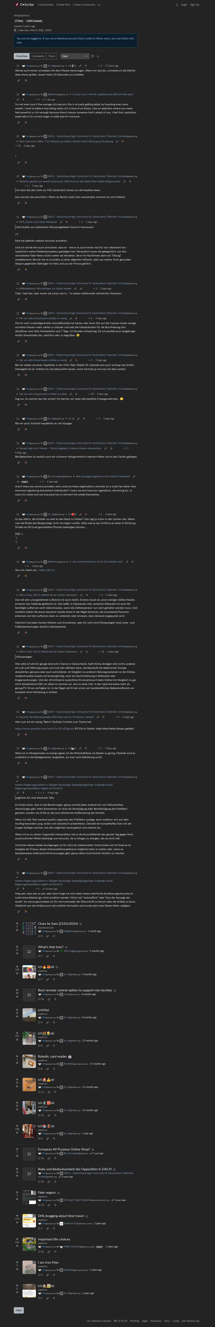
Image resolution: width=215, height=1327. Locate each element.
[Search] (177, 4)
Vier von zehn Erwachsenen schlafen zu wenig (43, 318)
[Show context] (80, 66)
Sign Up (194, 4)
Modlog (134, 1321)
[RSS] (98, 56)
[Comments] (29, 952)
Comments (38, 56)
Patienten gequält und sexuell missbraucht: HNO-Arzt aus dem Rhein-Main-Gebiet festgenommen (69, 181)
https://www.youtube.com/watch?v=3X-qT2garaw (44, 728)
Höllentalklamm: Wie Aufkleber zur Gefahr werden (45, 289)
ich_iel (71, 419)
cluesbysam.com (46, 928)
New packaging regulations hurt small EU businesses (103, 476)
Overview (21, 56)
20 (42, 1182)
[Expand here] (29, 971)
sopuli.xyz (42, 971)
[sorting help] (92, 56)
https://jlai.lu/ (47, 570)
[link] (85, 66)
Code (176, 1321)
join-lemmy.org (190, 1321)
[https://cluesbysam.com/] (29, 928)
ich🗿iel (72, 66)
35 (42, 999)
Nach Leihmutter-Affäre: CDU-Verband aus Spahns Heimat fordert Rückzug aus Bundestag (66, 141)
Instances (155, 1321)
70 (42, 1205)
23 (42, 1158)
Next (19, 1310)
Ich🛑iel (72, 514)
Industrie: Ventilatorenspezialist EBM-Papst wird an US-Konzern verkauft (56, 717)
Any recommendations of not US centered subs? (98, 562)
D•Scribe (27, 4)
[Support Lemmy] (99, 4)
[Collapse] (17, 66)
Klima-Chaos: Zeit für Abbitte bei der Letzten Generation (48, 595)
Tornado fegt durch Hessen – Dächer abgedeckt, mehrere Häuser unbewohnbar (60, 448)
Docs (167, 1321)
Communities (46, 4)
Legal (145, 1321)
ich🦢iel (72, 748)
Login (184, 4)
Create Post (63, 4)
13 (42, 1115)
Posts (52, 56)
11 (42, 1092)
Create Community (84, 4)
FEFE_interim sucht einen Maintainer (38, 222)
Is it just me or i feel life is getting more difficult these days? (103, 94)
